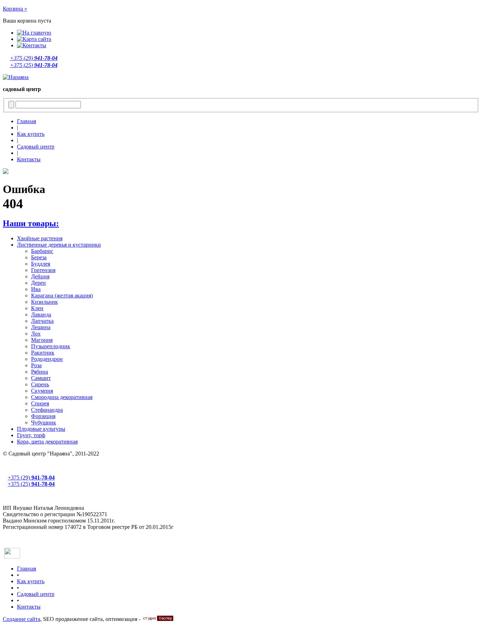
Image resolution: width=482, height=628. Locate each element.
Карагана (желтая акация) (62, 295)
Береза (39, 257)
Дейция (40, 276)
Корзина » (15, 9)
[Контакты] (31, 45)
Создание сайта (21, 619)
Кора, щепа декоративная (47, 442)
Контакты (29, 159)
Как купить (30, 134)
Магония (42, 340)
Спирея (40, 403)
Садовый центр (35, 147)
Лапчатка (42, 321)
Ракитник (42, 353)
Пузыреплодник (50, 346)
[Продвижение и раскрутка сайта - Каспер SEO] (157, 619)
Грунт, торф (31, 435)
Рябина (39, 372)
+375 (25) (34, 65)
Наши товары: (31, 223)
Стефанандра (47, 410)
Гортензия (43, 270)
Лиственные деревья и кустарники (59, 245)
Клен (37, 308)
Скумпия (42, 391)
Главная (26, 121)
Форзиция (43, 416)
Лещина (40, 327)
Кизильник (44, 302)
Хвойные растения (39, 238)
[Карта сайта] (34, 39)
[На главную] (34, 33)
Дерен (38, 283)
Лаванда (41, 315)
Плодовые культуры (41, 429)
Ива (36, 289)
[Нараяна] (16, 77)
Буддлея (40, 264)
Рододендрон (47, 359)
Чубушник (43, 422)
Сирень (40, 384)
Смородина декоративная (61, 397)
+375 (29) (34, 58)
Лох (36, 334)
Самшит (41, 378)
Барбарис (42, 251)
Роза (36, 365)
